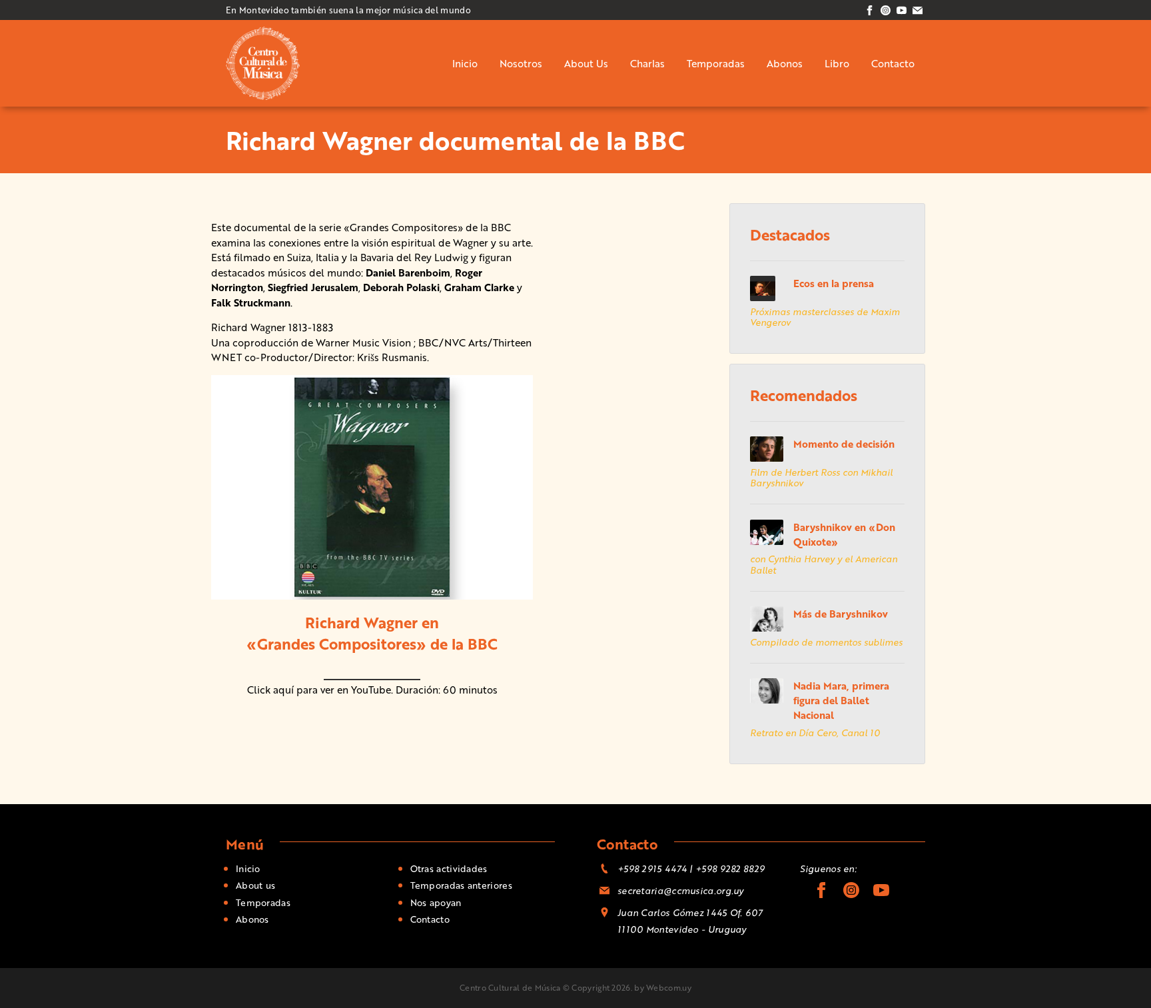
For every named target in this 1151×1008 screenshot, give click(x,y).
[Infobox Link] (575, 504)
